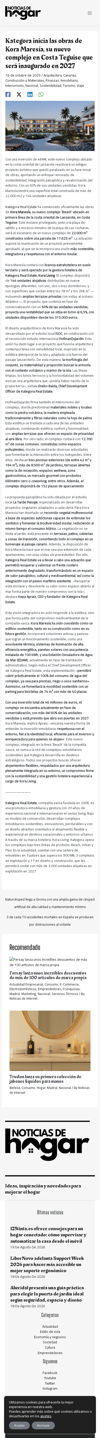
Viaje (80, 85)
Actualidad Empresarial (26, 984)
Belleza (14, 1088)
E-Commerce (69, 984)
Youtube (50, 1378)
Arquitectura (53, 75)
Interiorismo (14, 85)
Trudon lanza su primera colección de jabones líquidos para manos (45, 1079)
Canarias (69, 75)
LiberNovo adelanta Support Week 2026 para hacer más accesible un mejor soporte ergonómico (47, 1264)
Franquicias (71, 989)
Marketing (28, 994)
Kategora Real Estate (21, 206)
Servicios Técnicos (65, 994)
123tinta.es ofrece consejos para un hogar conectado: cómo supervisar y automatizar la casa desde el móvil (48, 1235)
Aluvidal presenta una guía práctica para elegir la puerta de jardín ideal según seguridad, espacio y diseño (47, 1294)
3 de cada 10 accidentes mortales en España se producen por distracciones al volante (50, 918)
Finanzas (52, 80)
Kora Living (46, 275)
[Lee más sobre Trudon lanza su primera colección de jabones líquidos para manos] (50, 1040)
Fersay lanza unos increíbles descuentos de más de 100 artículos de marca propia (47, 975)
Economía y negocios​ (50, 1337)
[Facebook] (8, 94)
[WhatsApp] (41, 94)
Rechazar (43, 1425)
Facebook (50, 1372)
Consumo (51, 984)
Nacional (31, 85)
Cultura (50, 1347)
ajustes (45, 1416)
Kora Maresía (20, 212)
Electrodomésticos (22, 989)
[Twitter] (19, 94)
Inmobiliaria (69, 80)
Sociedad (50, 1342)
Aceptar (19, 1425)
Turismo (69, 85)
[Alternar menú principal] (90, 13)
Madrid (14, 994)
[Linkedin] (30, 94)
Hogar (41, 1088)
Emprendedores (49, 989)
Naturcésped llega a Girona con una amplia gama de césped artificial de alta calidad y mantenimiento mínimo (50, 900)
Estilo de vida (50, 1331)
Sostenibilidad (50, 85)
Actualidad (50, 1326)
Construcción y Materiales (24, 80)
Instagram (50, 1388)
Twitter (50, 1383)
